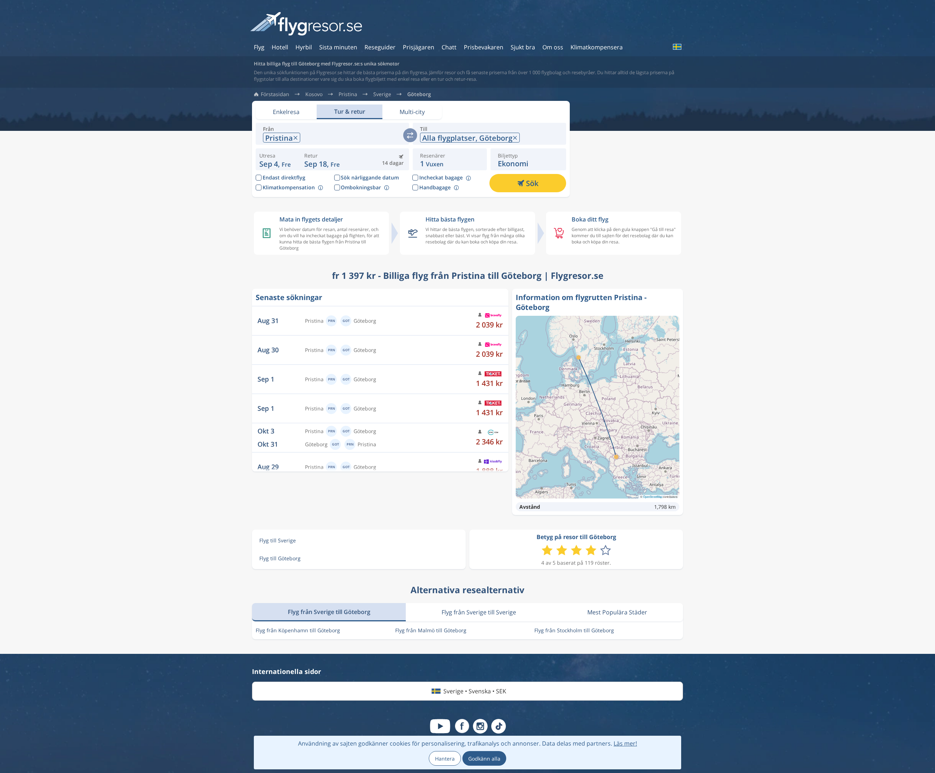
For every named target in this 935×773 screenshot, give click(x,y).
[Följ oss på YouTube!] (440, 726)
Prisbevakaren (483, 47)
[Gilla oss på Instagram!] (480, 726)
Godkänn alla (484, 758)
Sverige (382, 94)
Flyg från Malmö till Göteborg (430, 630)
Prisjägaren (418, 47)
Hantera (445, 758)
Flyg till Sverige (277, 540)
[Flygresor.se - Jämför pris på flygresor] (306, 24)
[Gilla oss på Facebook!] (462, 726)
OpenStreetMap (652, 497)
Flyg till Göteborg (280, 558)
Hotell (280, 47)
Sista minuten (338, 47)
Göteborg (419, 94)
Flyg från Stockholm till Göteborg (574, 630)
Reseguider (380, 47)
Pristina (348, 94)
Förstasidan (275, 94)
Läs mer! (625, 743)
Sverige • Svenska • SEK (474, 691)
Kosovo (314, 94)
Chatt (449, 47)
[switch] (410, 135)
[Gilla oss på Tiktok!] (498, 726)
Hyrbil (303, 47)
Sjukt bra (523, 47)
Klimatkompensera (596, 47)
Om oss (552, 47)
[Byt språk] (677, 47)
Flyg (259, 47)
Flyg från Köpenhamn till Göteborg (298, 630)
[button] (322, 159)
